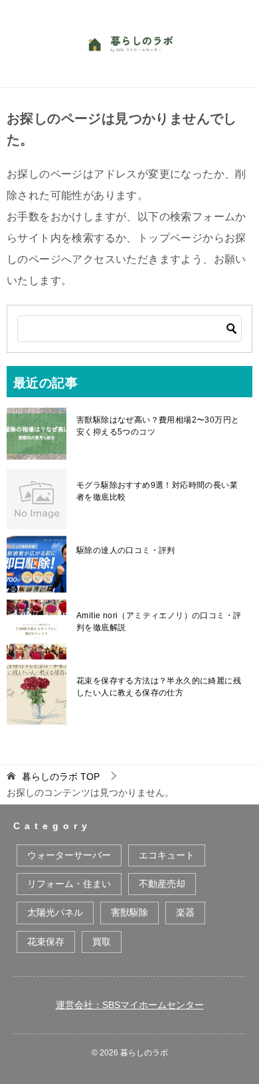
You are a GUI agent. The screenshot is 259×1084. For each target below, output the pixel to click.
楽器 (185, 912)
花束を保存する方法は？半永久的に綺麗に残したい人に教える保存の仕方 (158, 686)
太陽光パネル (55, 912)
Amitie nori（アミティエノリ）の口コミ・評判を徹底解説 (158, 621)
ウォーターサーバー (69, 855)
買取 (101, 941)
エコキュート (167, 855)
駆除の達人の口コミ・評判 (125, 550)
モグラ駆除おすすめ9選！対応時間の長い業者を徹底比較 (157, 491)
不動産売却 (162, 883)
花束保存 (45, 941)
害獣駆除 (129, 912)
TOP (61, 776)
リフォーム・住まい (69, 883)
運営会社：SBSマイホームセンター (130, 1004)
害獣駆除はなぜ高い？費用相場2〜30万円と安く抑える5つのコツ (157, 426)
